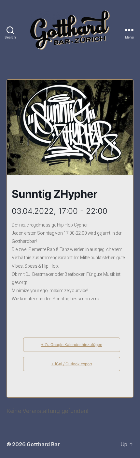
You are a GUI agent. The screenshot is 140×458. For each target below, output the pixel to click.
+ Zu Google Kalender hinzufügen (71, 344)
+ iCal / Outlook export (71, 363)
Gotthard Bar (43, 444)
